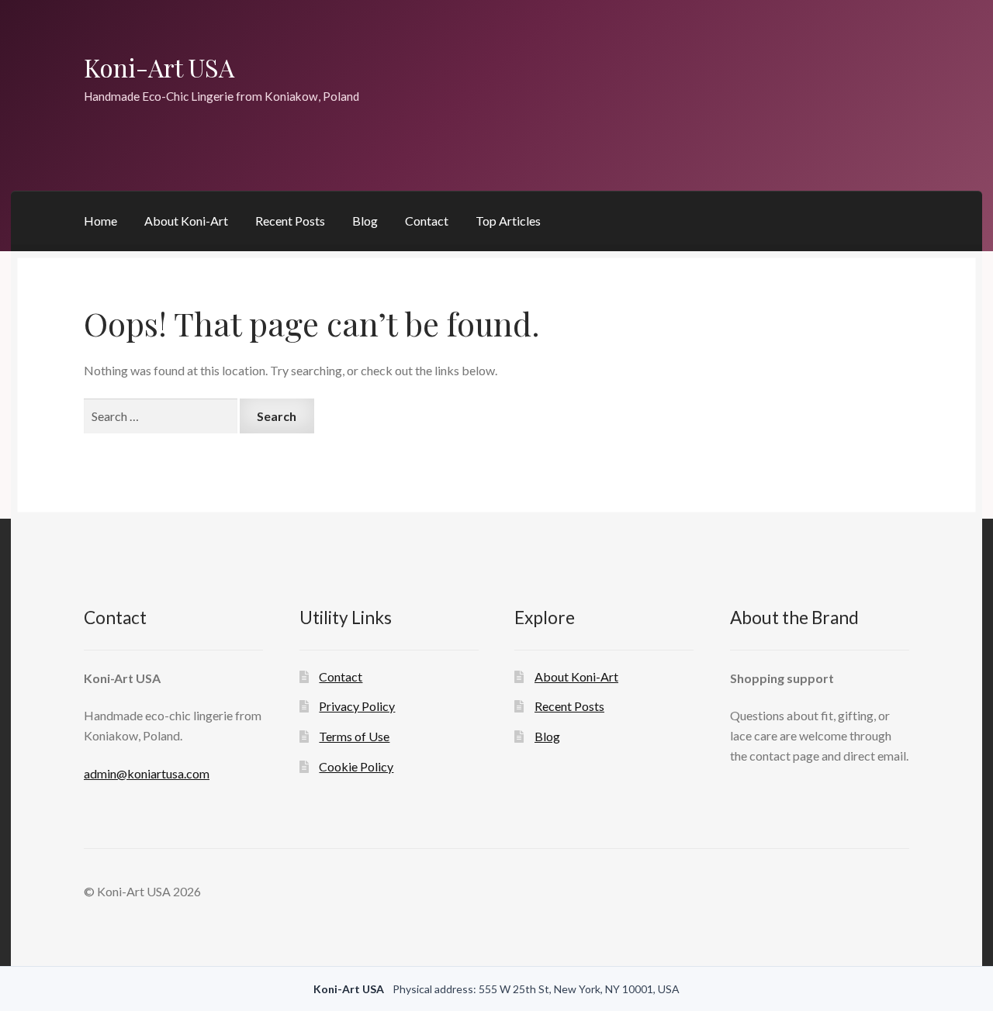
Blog (365, 220)
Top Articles (508, 220)
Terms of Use (354, 736)
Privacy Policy (357, 706)
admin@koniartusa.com (146, 773)
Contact (426, 220)
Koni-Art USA (159, 67)
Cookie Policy (356, 766)
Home (100, 220)
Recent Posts (290, 220)
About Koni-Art (186, 220)
